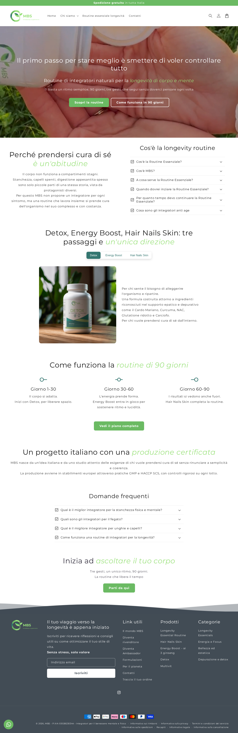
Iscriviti (81, 673)
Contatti (129, 673)
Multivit (166, 666)
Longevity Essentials (205, 633)
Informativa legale (179, 727)
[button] (69, 16)
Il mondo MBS (133, 631)
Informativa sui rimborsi (143, 723)
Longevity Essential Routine (173, 633)
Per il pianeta (132, 666)
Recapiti (161, 727)
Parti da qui (119, 588)
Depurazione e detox (213, 659)
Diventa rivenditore (131, 640)
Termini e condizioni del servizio (210, 723)
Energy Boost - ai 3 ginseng (173, 651)
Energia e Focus (210, 641)
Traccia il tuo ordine (137, 679)
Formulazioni (132, 659)
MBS (47, 723)
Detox (164, 659)
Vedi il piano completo (119, 426)
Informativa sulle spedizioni (137, 727)
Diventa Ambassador (132, 651)
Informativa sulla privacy (175, 723)
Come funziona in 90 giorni (140, 102)
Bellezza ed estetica (206, 651)
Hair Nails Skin (171, 641)
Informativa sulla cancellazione (211, 727)
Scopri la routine (89, 102)
